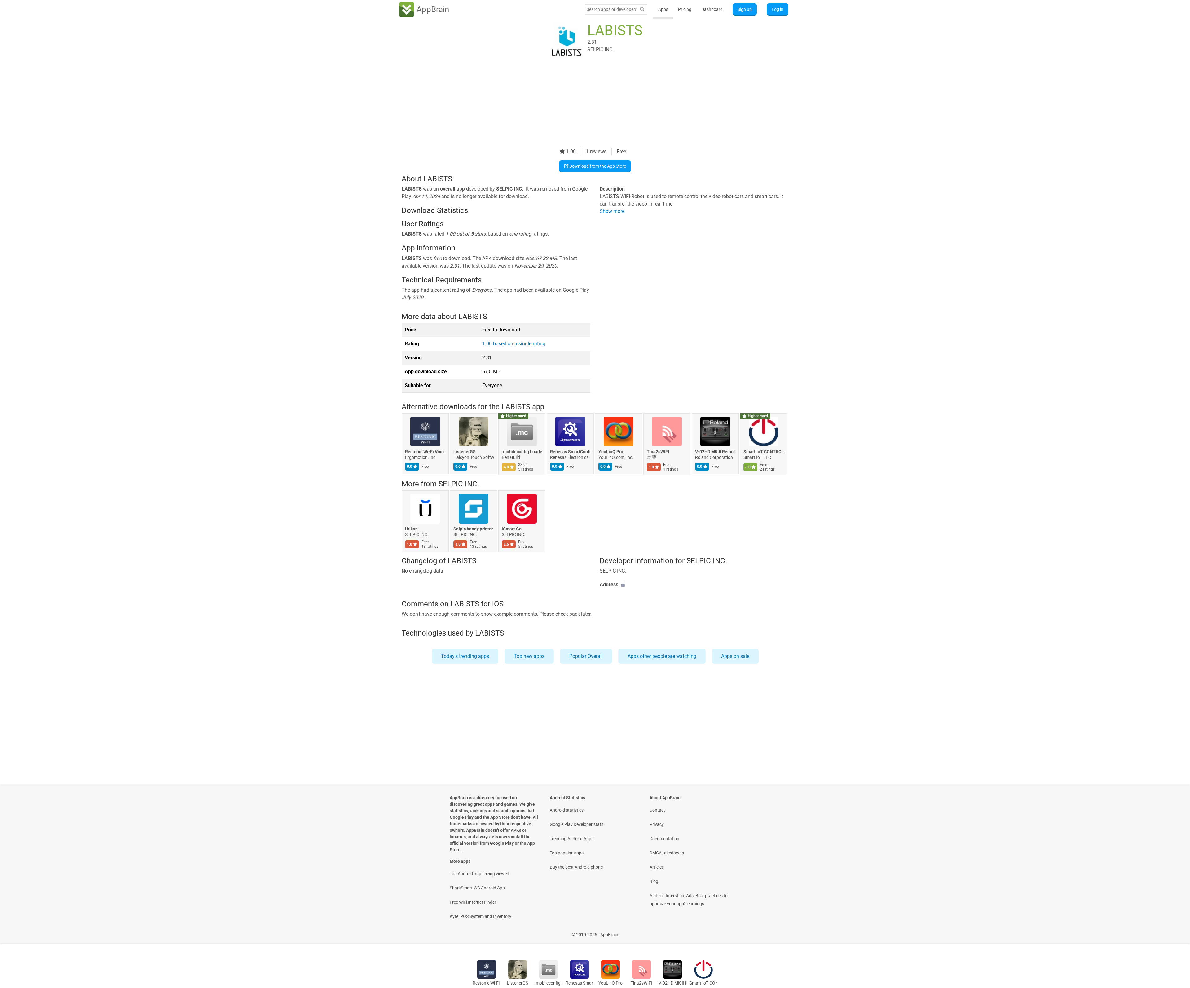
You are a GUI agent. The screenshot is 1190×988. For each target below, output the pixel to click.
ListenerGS (464, 452)
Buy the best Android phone (576, 867)
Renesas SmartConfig (570, 452)
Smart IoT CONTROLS (763, 452)
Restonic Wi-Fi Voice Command (425, 452)
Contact (657, 810)
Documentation (664, 838)
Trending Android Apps (571, 838)
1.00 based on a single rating (513, 344)
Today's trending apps (465, 656)
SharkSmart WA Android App (477, 887)
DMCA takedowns (667, 852)
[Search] (642, 9)
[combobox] (611, 9)
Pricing (684, 9)
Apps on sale (735, 656)
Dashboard (712, 9)
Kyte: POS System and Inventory (480, 916)
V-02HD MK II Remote (715, 452)
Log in (777, 9)
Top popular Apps (567, 852)
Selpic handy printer (473, 528)
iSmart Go (512, 528)
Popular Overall (586, 656)
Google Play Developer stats (576, 824)
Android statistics (567, 810)
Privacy (657, 824)
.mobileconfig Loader (522, 452)
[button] (694, 585)
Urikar (411, 528)
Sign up (745, 9)
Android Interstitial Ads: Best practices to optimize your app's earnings (689, 899)
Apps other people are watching (662, 656)
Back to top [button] (1174, 931)
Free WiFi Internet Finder (473, 902)
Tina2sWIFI (658, 452)
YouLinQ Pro (610, 452)
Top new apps (529, 656)
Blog (654, 881)
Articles (657, 867)
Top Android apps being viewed (479, 873)
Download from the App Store (597, 166)
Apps (663, 9)
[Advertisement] (588, 104)
